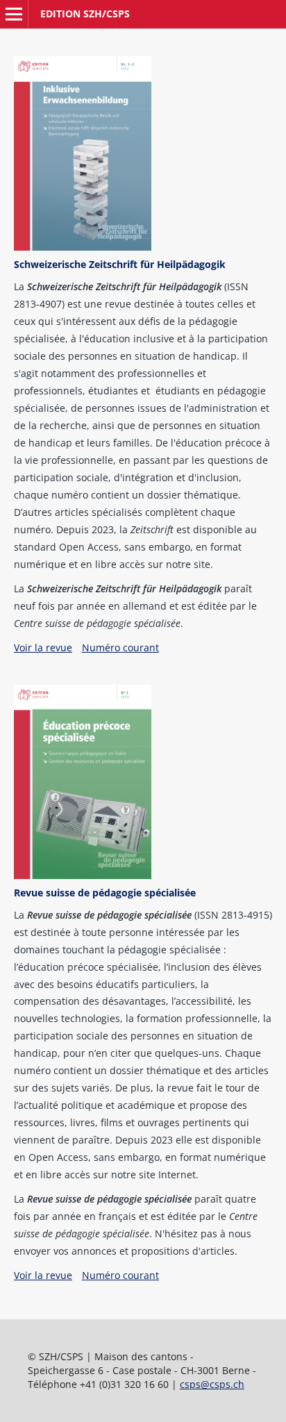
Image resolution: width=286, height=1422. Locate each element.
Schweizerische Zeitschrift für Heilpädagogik (120, 264)
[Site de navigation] (14, 14)
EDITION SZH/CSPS (85, 13)
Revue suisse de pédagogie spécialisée (105, 892)
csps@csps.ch (212, 1384)
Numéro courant (120, 647)
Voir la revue (43, 647)
